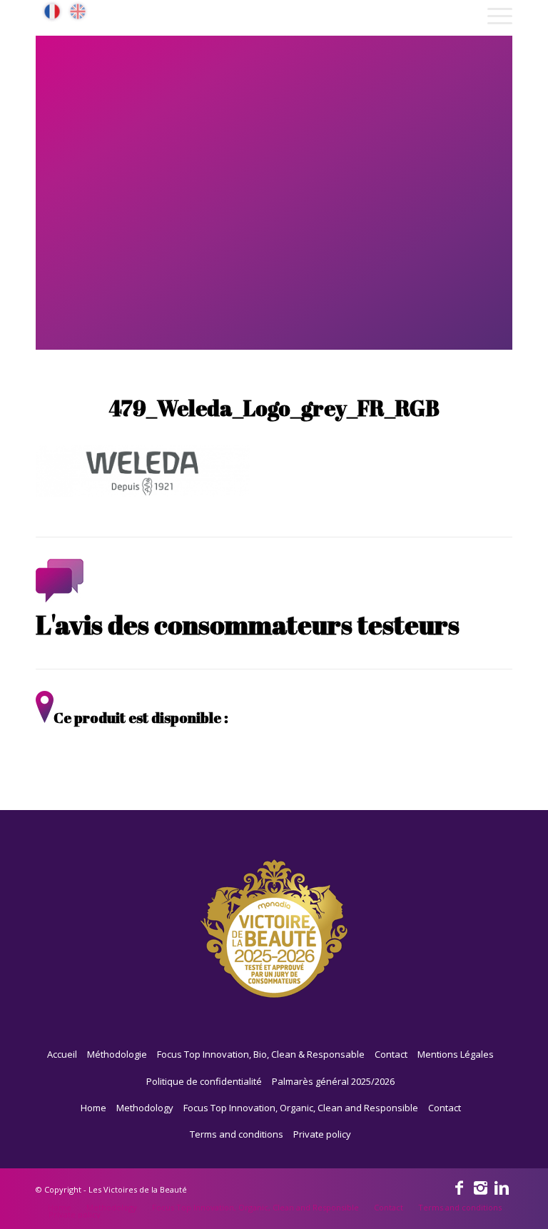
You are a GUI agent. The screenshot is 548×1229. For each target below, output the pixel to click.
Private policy (322, 1134)
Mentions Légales (455, 1054)
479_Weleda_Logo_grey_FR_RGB (274, 408)
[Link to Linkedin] (501, 1187)
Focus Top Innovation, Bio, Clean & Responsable (261, 1054)
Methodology (144, 1107)
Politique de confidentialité (204, 1081)
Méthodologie (117, 1054)
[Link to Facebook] (459, 1187)
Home (93, 1107)
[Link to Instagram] (480, 1187)
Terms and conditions (236, 1134)
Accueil (62, 1054)
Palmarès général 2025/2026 (333, 1081)
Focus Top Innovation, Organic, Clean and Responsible (300, 1107)
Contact (391, 1054)
